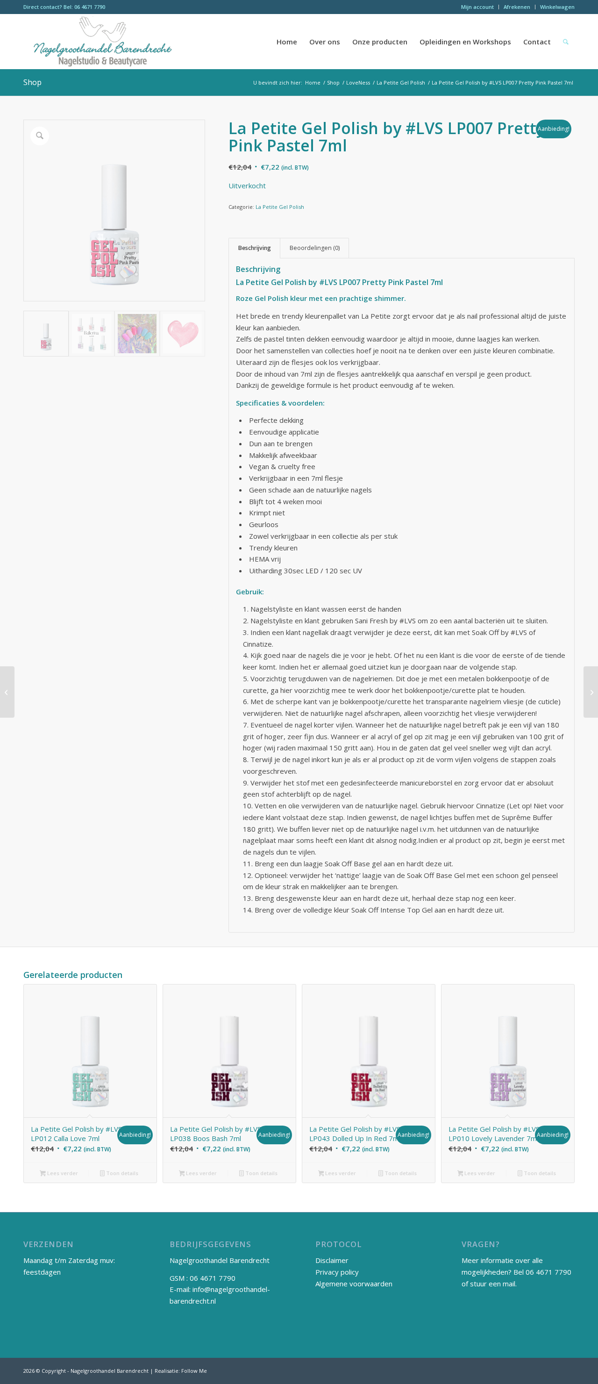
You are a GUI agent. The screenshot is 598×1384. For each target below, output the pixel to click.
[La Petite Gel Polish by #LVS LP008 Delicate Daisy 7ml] (591, 692)
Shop (32, 82)
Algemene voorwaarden (353, 1283)
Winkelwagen (557, 6)
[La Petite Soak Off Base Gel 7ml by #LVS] (7, 692)
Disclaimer (332, 1260)
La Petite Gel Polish (280, 206)
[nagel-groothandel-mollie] (103, 41)
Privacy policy (337, 1272)
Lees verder (62, 1173)
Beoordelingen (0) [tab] (315, 248)
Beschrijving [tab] (254, 248)
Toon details (121, 1173)
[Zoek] (566, 41)
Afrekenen (517, 6)
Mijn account (477, 6)
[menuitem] (477, 7)
